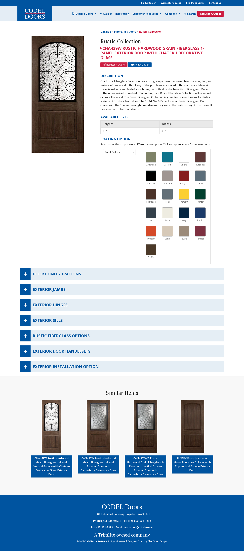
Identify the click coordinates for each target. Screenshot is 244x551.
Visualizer (106, 13)
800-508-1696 (142, 521)
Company (171, 13)
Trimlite (106, 535)
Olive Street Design (157, 541)
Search (191, 13)
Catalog (105, 31)
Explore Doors (84, 13)
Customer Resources (145, 13)
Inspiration (122, 13)
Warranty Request (171, 2)
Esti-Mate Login (195, 2)
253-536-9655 (110, 521)
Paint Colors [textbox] (112, 152)
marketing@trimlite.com (138, 527)
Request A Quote (210, 13)
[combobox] (119, 152)
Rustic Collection (150, 31)
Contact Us (215, 2)
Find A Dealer (148, 2)
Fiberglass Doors (125, 31)
